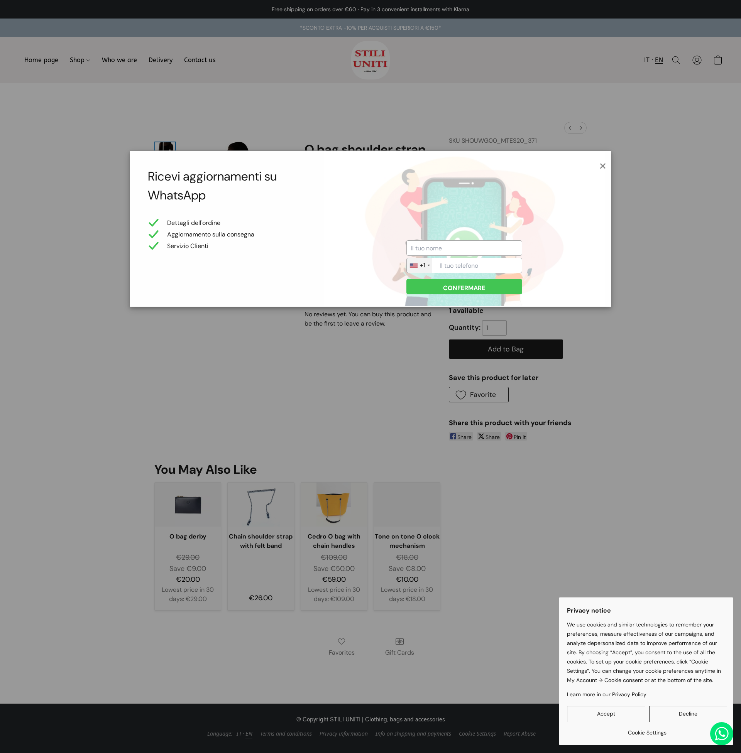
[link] (647, 729)
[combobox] (419, 265)
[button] (606, 714)
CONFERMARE (464, 288)
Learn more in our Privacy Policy (606, 694)
